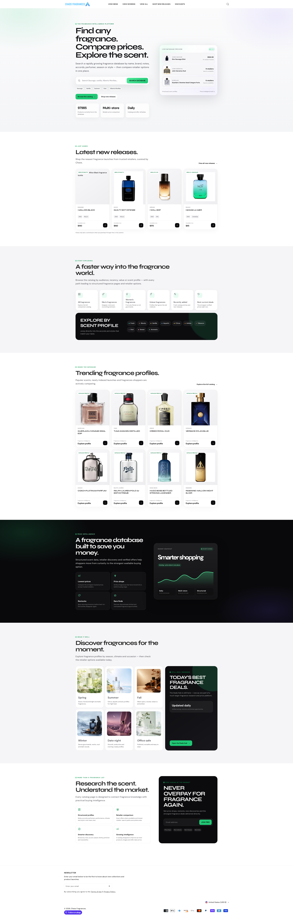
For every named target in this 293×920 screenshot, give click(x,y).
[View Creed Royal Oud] (164, 418)
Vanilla (88, 88)
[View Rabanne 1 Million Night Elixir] (200, 478)
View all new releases (208, 163)
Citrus (178, 323)
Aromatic (154, 329)
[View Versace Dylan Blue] (200, 418)
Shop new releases (108, 97)
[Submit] (109, 886)
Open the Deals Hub (181, 743)
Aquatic (166, 323)
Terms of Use (96, 892)
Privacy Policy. (110, 892)
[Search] (227, 4)
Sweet (142, 329)
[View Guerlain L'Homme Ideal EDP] (92, 418)
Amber (188, 323)
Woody (143, 323)
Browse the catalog (86, 97)
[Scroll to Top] (289, 908)
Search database (137, 80)
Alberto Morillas (115, 88)
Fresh (132, 323)
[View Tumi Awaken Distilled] (128, 418)
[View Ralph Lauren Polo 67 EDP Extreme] (128, 478)
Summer (97, 88)
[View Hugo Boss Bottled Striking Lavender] (164, 478)
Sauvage (80, 88)
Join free (205, 822)
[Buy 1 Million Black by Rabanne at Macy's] (92, 199)
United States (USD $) (217, 902)
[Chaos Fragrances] (77, 4)
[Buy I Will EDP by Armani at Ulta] (164, 199)
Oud (105, 88)
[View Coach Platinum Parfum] (92, 478)
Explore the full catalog (207, 384)
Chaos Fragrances (78, 908)
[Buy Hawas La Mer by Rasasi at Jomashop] (200, 199)
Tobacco (201, 323)
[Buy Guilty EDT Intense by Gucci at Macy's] (128, 199)
